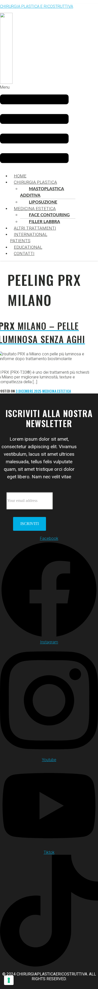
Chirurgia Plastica (35, 182)
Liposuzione (43, 202)
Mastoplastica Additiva (42, 192)
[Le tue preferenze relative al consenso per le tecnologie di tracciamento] (9, 980)
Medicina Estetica (35, 208)
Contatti (24, 253)
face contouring (49, 215)
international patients (28, 237)
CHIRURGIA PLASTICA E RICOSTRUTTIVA (36, 6)
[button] (34, 127)
